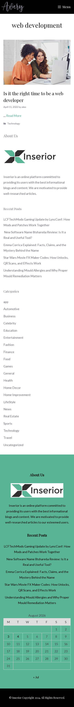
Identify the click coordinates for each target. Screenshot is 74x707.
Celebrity (9, 323)
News (7, 409)
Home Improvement (17, 395)
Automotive (11, 309)
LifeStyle (9, 402)
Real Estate (11, 416)
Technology (13, 123)
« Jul (36, 677)
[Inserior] (13, 7)
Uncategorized (13, 445)
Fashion (8, 345)
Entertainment (13, 337)
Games (8, 366)
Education (10, 330)
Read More (13, 116)
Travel (7, 437)
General (8, 373)
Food (6, 359)
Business (9, 316)
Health (8, 380)
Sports (7, 423)
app (5, 302)
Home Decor (12, 388)
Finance (8, 352)
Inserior (8, 177)
